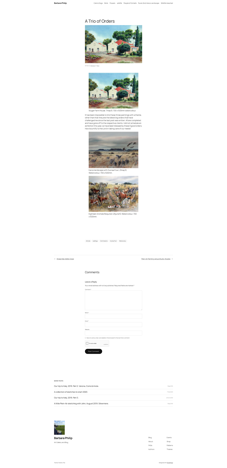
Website (87, 329)
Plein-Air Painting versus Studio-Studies (155, 259)
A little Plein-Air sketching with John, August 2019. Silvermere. (81, 403)
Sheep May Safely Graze (65, 259)
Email (87, 321)
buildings (95, 241)
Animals (88, 241)
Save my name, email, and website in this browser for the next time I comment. (108, 338)
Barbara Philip (60, 3)
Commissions (104, 241)
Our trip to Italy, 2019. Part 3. (66, 398)
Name (87, 312)
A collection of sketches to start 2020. (71, 392)
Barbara (93, 66)
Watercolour (122, 241)
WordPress (170, 462)
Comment (88, 289)
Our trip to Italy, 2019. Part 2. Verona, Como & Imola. (76, 386)
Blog (98, 66)
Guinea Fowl (113, 241)
